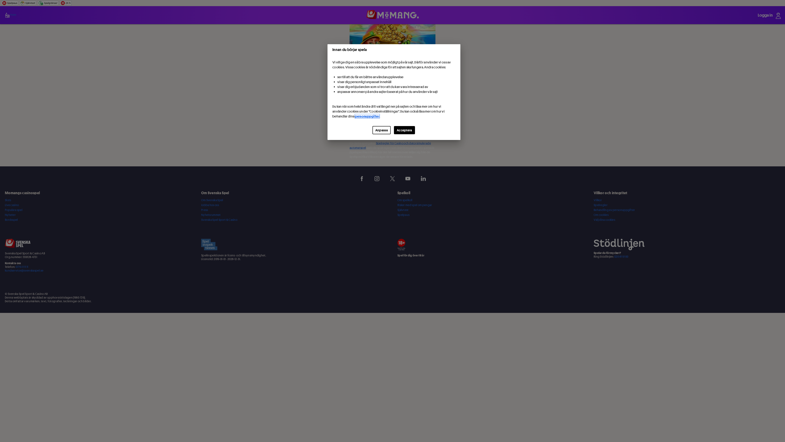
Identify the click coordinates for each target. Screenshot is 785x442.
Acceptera (404, 130)
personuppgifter (367, 116)
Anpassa (381, 130)
